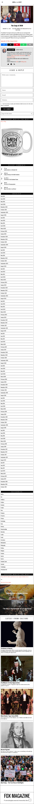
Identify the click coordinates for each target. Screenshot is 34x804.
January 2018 (3, 446)
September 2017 (4, 457)
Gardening (3, 521)
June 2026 (3, 199)
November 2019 (4, 387)
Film (2, 510)
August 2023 (3, 266)
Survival (2, 564)
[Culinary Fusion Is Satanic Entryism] (17, 592)
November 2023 (4, 258)
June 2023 (3, 271)
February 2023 (4, 282)
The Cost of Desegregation (9, 184)
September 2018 (4, 425)
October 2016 (4, 487)
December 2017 (4, 449)
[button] (31, 113)
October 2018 (4, 422)
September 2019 (4, 392)
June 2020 (3, 368)
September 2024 (4, 244)
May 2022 (3, 306)
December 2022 (4, 288)
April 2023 (3, 277)
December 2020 (4, 352)
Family (2, 507)
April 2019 (3, 406)
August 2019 (3, 395)
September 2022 (4, 296)
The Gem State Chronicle (18, 55)
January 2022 (3, 317)
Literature (3, 540)
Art (1, 497)
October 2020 (4, 357)
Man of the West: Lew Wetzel (10, 189)
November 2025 (4, 207)
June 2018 (3, 433)
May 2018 (3, 436)
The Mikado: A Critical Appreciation (10, 682)
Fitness (2, 518)
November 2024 (4, 239)
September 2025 (4, 212)
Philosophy (3, 545)
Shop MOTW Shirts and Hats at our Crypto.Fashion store (15, 576)
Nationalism (24, 28)
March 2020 (3, 376)
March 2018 (3, 441)
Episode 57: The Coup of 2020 (9, 41)
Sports (2, 559)
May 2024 (3, 255)
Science (2, 553)
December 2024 (4, 236)
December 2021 (4, 320)
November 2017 (4, 452)
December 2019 (4, 384)
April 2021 (3, 341)
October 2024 (4, 242)
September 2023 (4, 263)
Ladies (2, 534)
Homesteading (4, 529)
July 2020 (3, 366)
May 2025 (3, 223)
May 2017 (3, 468)
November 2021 (4, 323)
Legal (2, 537)
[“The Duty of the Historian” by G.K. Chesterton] (17, 607)
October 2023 (4, 261)
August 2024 (3, 247)
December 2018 (4, 417)
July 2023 (3, 269)
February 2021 (4, 347)
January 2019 (3, 414)
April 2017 (3, 471)
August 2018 (3, 427)
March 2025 (3, 228)
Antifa (2, 494)
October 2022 (4, 293)
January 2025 (3, 234)
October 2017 (4, 454)
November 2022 (4, 290)
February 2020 (4, 379)
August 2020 (3, 363)
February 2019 (4, 411)
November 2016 (4, 484)
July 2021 (3, 333)
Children (2, 499)
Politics (29, 28)
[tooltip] (4, 44)
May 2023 (3, 274)
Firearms (3, 516)
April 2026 (3, 204)
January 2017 (3, 479)
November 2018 (4, 419)
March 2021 (3, 344)
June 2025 (3, 220)
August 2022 (3, 298)
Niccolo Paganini (5, 749)
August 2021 (3, 331)
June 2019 (3, 401)
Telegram (23, 61)
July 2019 (3, 398)
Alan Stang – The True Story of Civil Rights (12, 782)
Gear (2, 524)
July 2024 (3, 250)
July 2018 (3, 430)
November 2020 (4, 355)
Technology (3, 567)
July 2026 (3, 196)
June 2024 (3, 253)
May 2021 (3, 339)
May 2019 (3, 403)
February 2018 (4, 444)
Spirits (2, 556)
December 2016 (4, 481)
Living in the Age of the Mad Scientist (11, 174)
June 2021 (3, 336)
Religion (2, 551)
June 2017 (3, 465)
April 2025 (3, 226)
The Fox (28, 800)
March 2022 (3, 312)
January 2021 (3, 349)
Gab (17, 61)
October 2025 (4, 209)
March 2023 (3, 279)
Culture (14, 28)
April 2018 (3, 438)
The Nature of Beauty (6, 648)
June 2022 (3, 304)
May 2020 (3, 371)
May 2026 (3, 201)
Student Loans (4, 561)
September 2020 (4, 360)
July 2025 (3, 218)
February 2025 (4, 231)
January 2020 (3, 382)
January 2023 (3, 285)
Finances (2, 513)
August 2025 (3, 215)
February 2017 (4, 476)
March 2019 (3, 409)
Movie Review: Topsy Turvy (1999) (9, 716)
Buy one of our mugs (6, 582)
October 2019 (4, 390)
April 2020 (3, 374)
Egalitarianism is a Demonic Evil (10, 170)
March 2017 (3, 473)
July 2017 (3, 462)
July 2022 (3, 301)
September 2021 (4, 328)
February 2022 (4, 314)
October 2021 (4, 325)
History (2, 526)
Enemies (18, 28)
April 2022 (3, 309)
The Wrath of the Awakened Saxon (11, 179)
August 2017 (3, 460)
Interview (3, 532)
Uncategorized (4, 569)
